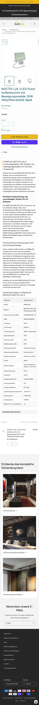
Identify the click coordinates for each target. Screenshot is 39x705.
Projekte (9, 18)
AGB (5, 642)
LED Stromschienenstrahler (14, 553)
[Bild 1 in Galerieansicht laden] (9, 81)
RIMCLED (10, 698)
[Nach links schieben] (2, 81)
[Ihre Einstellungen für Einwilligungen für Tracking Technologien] (35, 701)
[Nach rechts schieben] (37, 81)
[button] (4, 24)
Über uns (23, 18)
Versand (4, 114)
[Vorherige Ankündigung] (3, 6)
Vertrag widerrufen (10, 668)
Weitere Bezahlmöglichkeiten (19, 146)
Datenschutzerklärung (11, 638)
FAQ (28, 18)
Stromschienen (9, 511)
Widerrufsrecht (18, 698)
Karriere (18, 18)
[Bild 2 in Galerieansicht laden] (19, 81)
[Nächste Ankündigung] (35, 6)
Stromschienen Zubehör (12, 594)
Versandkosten (9, 655)
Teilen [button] (5, 152)
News (31, 18)
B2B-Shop (3, 18)
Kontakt (14, 18)
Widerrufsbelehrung (10, 646)
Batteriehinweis (9, 659)
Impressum (7, 633)
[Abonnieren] (33, 623)
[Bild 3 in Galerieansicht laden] (29, 81)
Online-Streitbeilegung (11, 651)
